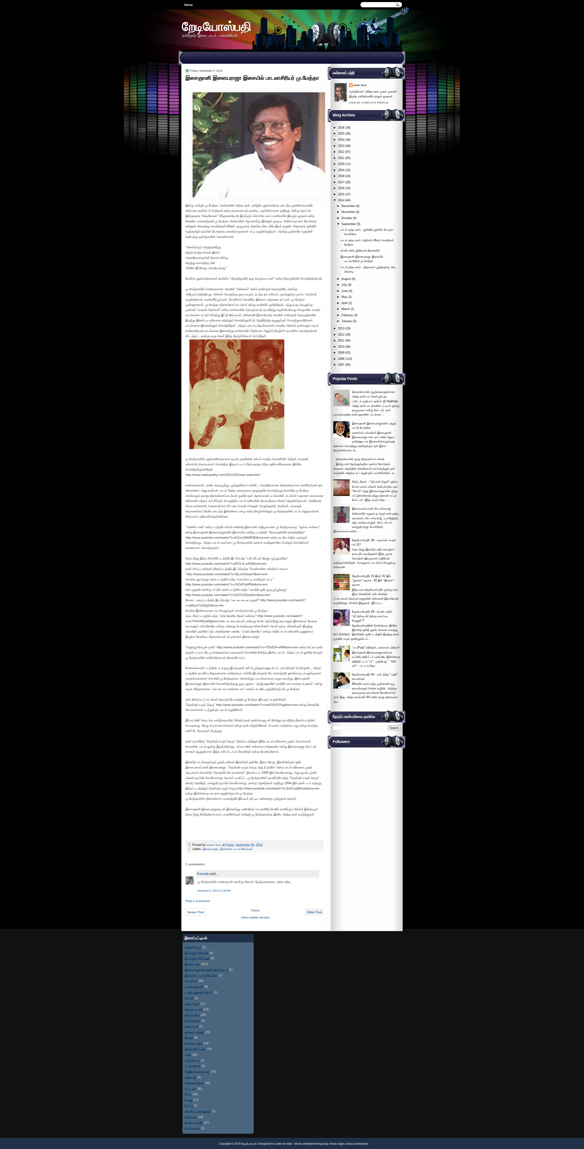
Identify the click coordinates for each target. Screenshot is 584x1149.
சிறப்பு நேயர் (192, 1004)
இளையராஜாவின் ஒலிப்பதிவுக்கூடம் (206, 970)
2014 (341, 200)
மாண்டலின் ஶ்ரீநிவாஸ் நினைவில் (360, 250)
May (344, 297)
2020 (341, 164)
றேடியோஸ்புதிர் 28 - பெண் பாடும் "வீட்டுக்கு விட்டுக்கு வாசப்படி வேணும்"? (372, 616)
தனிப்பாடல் (191, 1026)
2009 (341, 352)
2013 (341, 328)
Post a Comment (197, 901)
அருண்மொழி (193, 947)
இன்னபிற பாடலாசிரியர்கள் (236, 849)
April (344, 303)
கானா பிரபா (214, 845)
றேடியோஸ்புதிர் (194, 1122)
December (348, 206)
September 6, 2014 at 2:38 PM (213, 890)
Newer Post (195, 912)
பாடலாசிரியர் (193, 1066)
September (349, 224)
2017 (341, 182)
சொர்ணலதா (193, 1020)
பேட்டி (188, 1094)
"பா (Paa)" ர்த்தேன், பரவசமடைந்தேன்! (376, 647)
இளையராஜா (210, 849)
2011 (341, 340)
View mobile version (255, 917)
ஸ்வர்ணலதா (192, 1128)
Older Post (314, 912)
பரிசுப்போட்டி (192, 1060)
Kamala (203, 874)
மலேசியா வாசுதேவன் (198, 1111)
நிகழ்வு (189, 1037)
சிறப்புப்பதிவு (192, 1015)
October (347, 218)
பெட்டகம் (190, 1089)
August (346, 279)
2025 (341, 133)
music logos (337, 1143)
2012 (341, 334)
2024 (341, 139)
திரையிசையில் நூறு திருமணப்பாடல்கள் (360, 459)
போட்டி (189, 1105)
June (345, 291)
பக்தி (188, 1054)
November (348, 212)
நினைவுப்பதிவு (193, 1043)
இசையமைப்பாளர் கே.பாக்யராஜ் (371, 508)
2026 (341, 127)
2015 (341, 194)
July (344, 284)
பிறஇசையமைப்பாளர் (197, 1071)
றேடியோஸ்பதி (216, 26)
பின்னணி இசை (194, 1083)
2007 (341, 364)
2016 (341, 188)
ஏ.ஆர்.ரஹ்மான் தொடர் (199, 992)
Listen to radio (283, 1143)
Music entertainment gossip (311, 1143)
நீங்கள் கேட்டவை (195, 1049)
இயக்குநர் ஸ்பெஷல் (197, 953)
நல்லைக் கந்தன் (194, 1032)
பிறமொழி (190, 1077)
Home (188, 5)
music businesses (357, 1143)
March (346, 309)
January (347, 321)
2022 (341, 152)
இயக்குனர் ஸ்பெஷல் (197, 958)
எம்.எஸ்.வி (191, 981)
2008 (341, 358)
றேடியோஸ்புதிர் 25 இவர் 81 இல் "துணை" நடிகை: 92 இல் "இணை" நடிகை (373, 580)
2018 (341, 176)
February (347, 315)
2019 (341, 170)
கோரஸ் (189, 998)
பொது (188, 1100)
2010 (341, 346)
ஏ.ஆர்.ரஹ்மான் (194, 986)
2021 (341, 158)
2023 (341, 146)
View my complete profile (369, 102)
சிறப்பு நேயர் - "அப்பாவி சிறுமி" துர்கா (375, 481)
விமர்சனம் (191, 1117)
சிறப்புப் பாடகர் (194, 1009)
